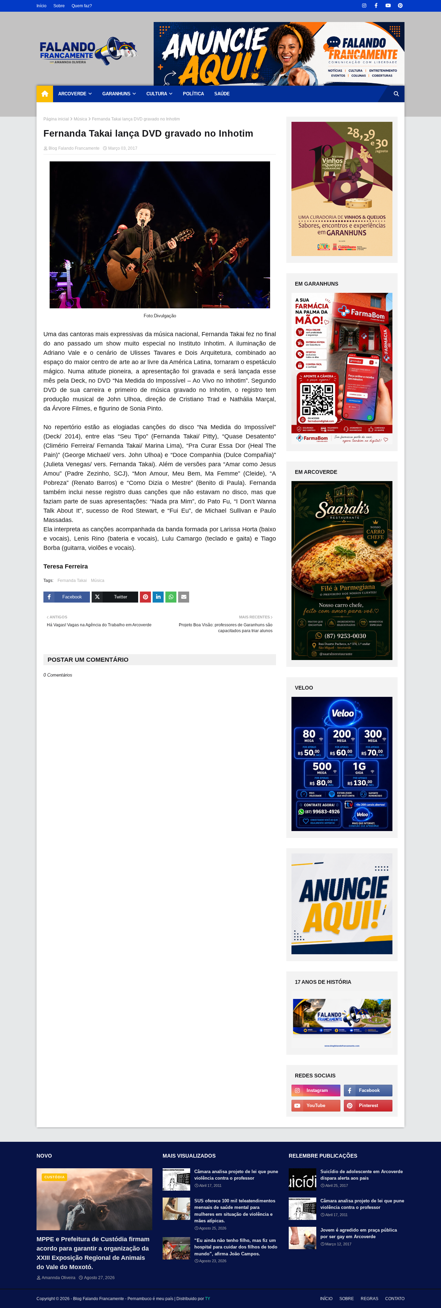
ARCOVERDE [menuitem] (72, 93)
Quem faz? (82, 5)
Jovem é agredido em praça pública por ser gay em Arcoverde (358, 1233)
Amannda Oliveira (58, 1277)
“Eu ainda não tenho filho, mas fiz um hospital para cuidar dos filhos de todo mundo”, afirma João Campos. (235, 1247)
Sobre (59, 5)
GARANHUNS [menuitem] (116, 93)
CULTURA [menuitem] (156, 93)
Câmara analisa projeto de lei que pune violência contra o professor (236, 1175)
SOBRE (346, 1298)
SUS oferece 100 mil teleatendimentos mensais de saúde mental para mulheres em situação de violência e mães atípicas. (234, 1211)
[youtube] (388, 5)
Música (80, 119)
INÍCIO (326, 1298)
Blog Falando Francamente (74, 148)
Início (42, 5)
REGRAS (369, 1298)
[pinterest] (400, 5)
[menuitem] (45, 94)
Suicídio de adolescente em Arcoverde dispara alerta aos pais (361, 1175)
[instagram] (364, 5)
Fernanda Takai (72, 580)
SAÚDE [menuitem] (222, 93)
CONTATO (394, 1298)
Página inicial (56, 119)
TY (207, 1298)
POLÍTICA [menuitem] (193, 93)
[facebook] (376, 5)
